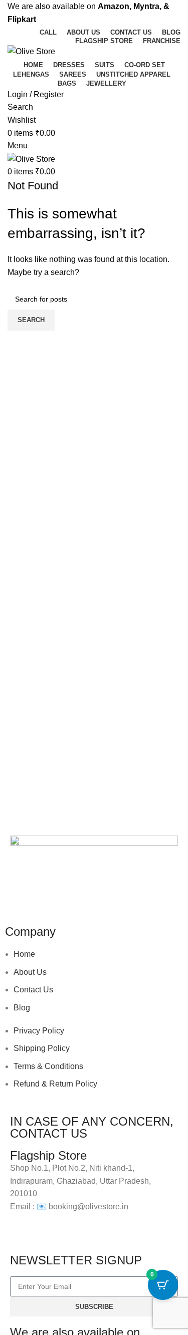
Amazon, (114, 6)
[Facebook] (22, 894)
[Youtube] (76, 894)
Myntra (146, 6)
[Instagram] (49, 894)
